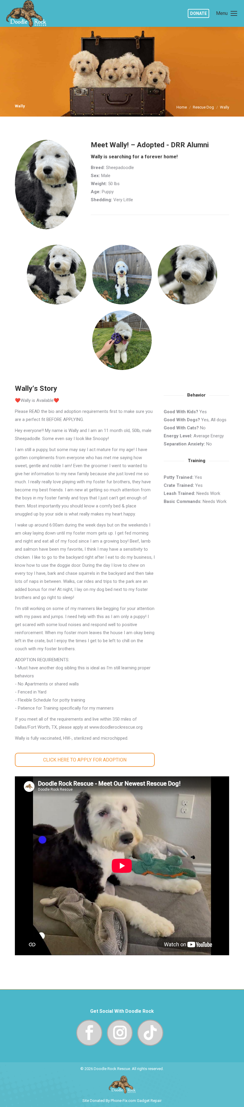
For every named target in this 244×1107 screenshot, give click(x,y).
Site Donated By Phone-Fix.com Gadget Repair (122, 1100)
